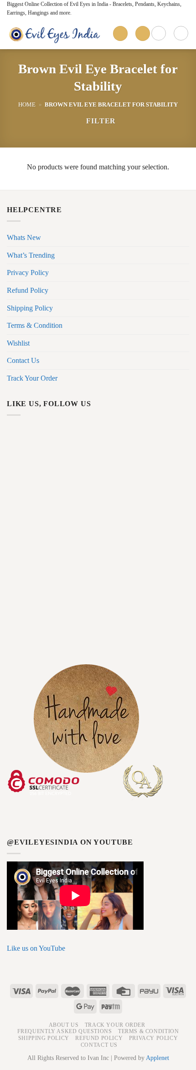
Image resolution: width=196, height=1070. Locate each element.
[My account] (158, 33)
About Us (64, 1025)
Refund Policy (27, 290)
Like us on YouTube (36, 948)
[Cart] (181, 33)
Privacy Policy (28, 272)
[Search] (142, 33)
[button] (97, 121)
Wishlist (18, 343)
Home (27, 105)
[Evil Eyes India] (56, 33)
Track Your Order (32, 378)
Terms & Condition (34, 325)
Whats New (24, 237)
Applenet (157, 1057)
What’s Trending (31, 255)
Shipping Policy (30, 308)
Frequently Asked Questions (64, 1031)
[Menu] (120, 33)
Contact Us (23, 360)
